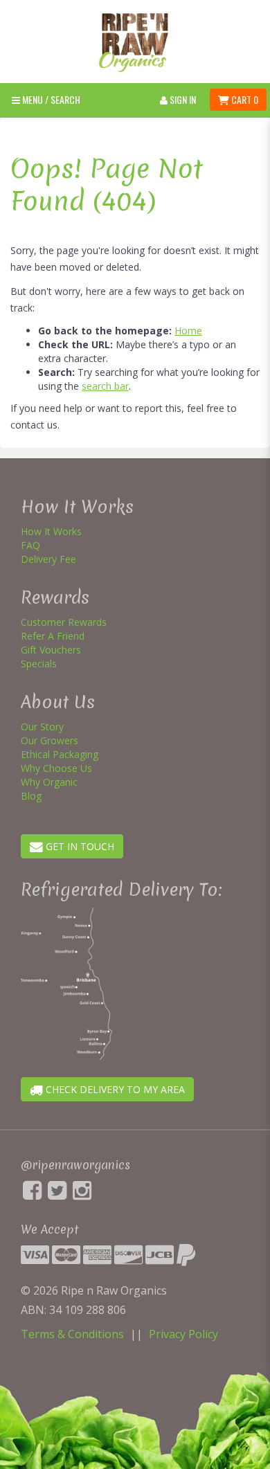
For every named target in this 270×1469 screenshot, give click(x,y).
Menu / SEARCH (50, 99)
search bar (105, 386)
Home (188, 330)
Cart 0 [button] (243, 99)
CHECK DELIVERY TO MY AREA (114, 1089)
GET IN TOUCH (78, 846)
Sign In (182, 99)
